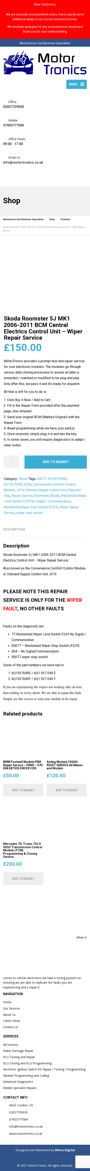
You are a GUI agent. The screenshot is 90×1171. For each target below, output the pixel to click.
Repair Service (22, 496)
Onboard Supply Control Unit (45, 490)
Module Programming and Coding (26, 1076)
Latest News (11, 1021)
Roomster (41, 496)
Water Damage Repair (18, 1051)
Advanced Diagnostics (18, 1082)
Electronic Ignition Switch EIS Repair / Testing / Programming (44, 1069)
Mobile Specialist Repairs (20, 1088)
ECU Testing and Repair (19, 1057)
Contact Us (10, 1027)
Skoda (23, 479)
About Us (9, 1015)
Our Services (11, 1008)
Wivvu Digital (64, 1150)
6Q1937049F (13, 484)
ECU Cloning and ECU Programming (27, 1063)
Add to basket (56, 462)
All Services (10, 1045)
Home (7, 1002)
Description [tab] (14, 529)
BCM (27, 484)
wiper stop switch (29, 513)
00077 (41, 479)
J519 (20, 490)
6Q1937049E (57, 479)
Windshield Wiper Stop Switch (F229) (31, 507)
